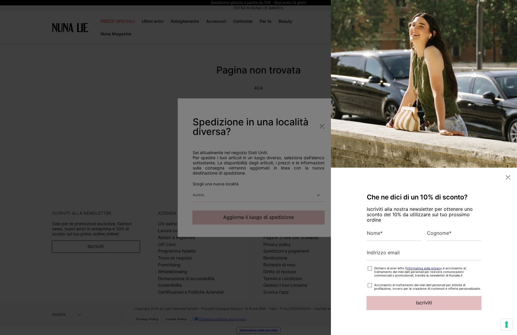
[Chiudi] (508, 177)
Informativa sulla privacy (424, 268)
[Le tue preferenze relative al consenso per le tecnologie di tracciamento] (506, 324)
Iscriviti (424, 303)
